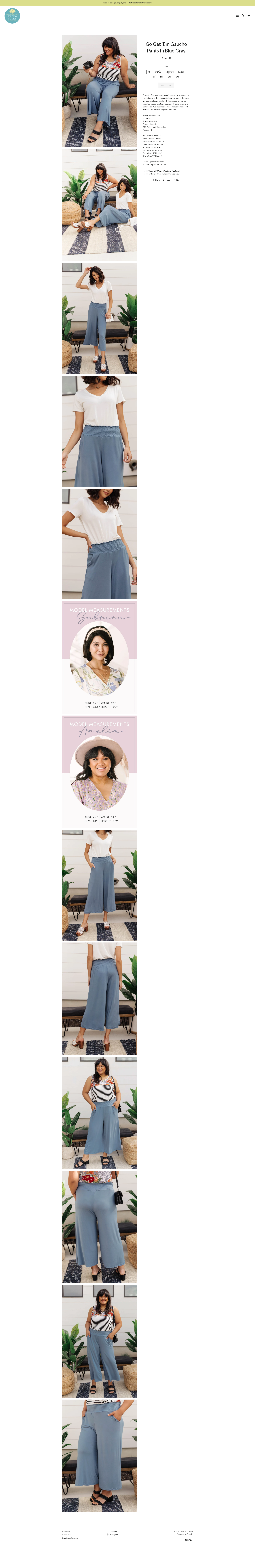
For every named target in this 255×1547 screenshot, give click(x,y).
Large (181, 72)
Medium (170, 72)
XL (154, 77)
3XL (177, 77)
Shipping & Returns (70, 1538)
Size (166, 66)
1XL (161, 77)
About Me (66, 1531)
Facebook (113, 1531)
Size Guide (66, 1534)
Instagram (113, 1534)
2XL (169, 77)
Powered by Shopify (185, 1534)
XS (149, 72)
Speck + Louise (187, 1531)
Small (158, 72)
